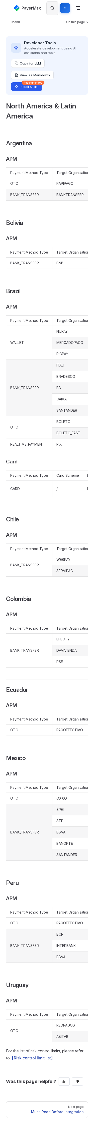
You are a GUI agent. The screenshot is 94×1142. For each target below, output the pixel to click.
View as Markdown (35, 75)
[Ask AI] (65, 8)
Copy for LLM (30, 63)
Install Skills (31, 85)
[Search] (52, 8)
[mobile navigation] (78, 8)
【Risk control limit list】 (32, 1057)
